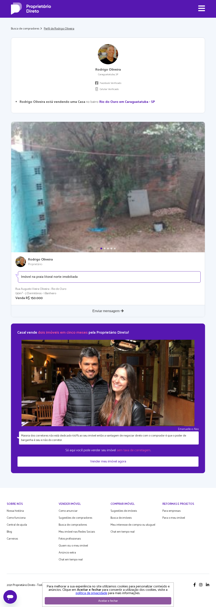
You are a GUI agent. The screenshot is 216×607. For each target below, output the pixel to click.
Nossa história (15, 511)
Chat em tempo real (71, 559)
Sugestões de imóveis (124, 511)
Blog (9, 531)
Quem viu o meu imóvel (73, 545)
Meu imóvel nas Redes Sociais (77, 531)
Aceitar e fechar (108, 600)
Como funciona (16, 518)
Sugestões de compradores (75, 518)
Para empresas (171, 511)
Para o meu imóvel (173, 518)
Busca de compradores (25, 28)
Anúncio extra (67, 552)
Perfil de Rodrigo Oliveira (59, 28)
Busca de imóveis (121, 518)
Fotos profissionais (70, 538)
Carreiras (12, 538)
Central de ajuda (17, 524)
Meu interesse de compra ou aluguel (133, 524)
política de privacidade (91, 593)
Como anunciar (68, 511)
